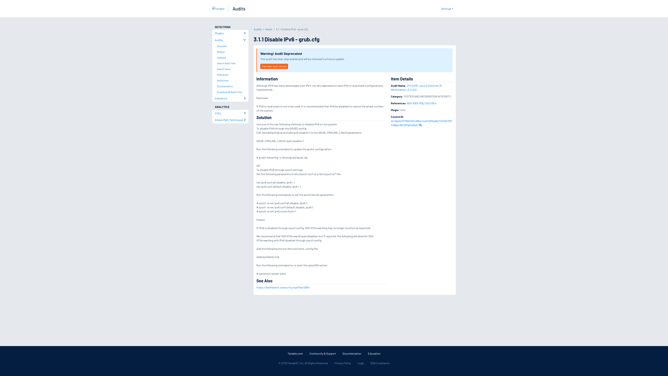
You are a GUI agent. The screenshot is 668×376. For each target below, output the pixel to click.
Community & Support (322, 353)
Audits (239, 8)
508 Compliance (380, 363)
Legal (360, 363)
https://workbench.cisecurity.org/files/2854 (283, 287)
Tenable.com (295, 353)
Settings (446, 8)
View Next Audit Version (274, 66)
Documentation (352, 353)
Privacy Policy (343, 363)
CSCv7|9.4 (430, 103)
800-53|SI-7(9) (415, 103)
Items (268, 29)
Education (374, 353)
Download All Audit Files (229, 92)
